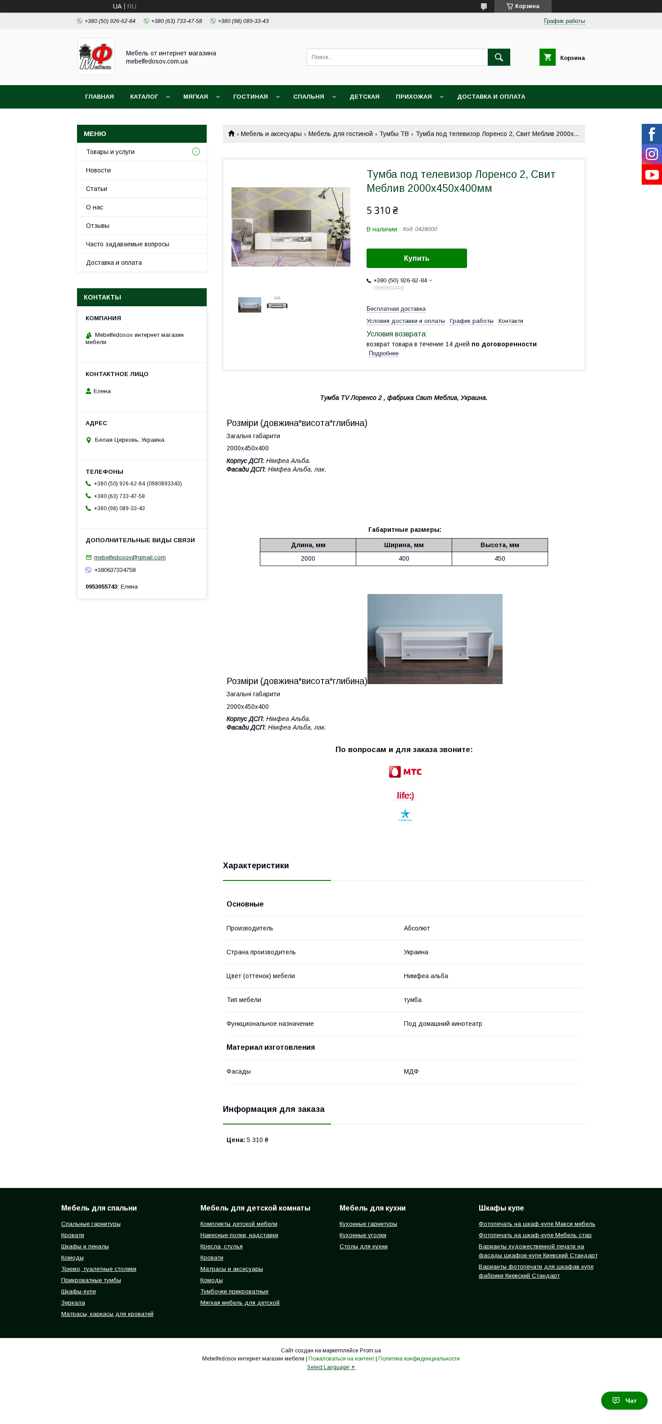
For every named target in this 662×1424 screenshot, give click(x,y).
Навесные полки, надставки (239, 1235)
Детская (364, 96)
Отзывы (97, 225)
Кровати (72, 1235)
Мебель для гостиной (340, 133)
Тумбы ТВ (394, 133)
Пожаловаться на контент (341, 1359)
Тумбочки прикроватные (234, 1291)
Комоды (72, 1257)
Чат (631, 1400)
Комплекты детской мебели (238, 1223)
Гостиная (250, 96)
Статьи (96, 188)
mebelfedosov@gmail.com (130, 557)
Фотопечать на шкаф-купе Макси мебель (537, 1223)
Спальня (308, 96)
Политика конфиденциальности (419, 1359)
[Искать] (499, 57)
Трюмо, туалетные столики (98, 1268)
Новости (98, 170)
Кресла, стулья (221, 1246)
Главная (99, 96)
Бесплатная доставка (396, 308)
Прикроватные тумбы (91, 1280)
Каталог (144, 96)
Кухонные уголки (363, 1235)
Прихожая (414, 96)
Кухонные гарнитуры (368, 1223)
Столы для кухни (364, 1246)
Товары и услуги (110, 151)
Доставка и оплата (491, 96)
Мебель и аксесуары (271, 133)
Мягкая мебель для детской (240, 1302)
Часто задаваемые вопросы (127, 244)
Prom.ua (370, 1350)
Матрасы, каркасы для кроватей (107, 1314)
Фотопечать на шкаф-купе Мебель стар (535, 1235)
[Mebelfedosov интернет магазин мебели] (96, 73)
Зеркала (73, 1302)
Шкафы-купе (78, 1291)
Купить (417, 258)
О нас (94, 207)
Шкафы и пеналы (85, 1246)
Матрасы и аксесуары (231, 1268)
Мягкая (195, 96)
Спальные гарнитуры (91, 1223)
